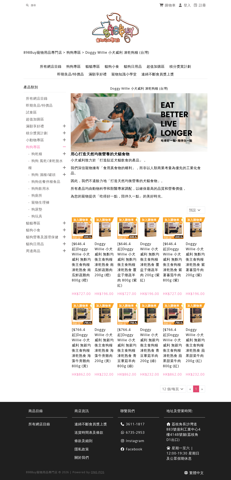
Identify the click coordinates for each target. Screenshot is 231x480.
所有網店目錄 (51, 66)
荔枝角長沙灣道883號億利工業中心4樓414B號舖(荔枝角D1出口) (183, 432)
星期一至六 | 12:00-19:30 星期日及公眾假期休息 (182, 453)
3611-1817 (135, 424)
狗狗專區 (73, 52)
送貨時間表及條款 (88, 432)
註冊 (202, 5)
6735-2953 (135, 432)
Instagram (134, 440)
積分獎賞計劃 (180, 66)
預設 (193, 210)
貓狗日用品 (133, 66)
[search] (27, 5)
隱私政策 (81, 449)
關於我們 (81, 457)
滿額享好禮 (98, 74)
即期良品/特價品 (70, 74)
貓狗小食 (112, 66)
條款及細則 (83, 440)
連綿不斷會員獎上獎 (157, 74)
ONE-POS (97, 472)
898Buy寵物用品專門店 (43, 52)
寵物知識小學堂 (124, 74)
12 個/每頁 (171, 388)
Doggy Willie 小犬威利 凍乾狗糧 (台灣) (117, 52)
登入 (187, 5)
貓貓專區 (92, 66)
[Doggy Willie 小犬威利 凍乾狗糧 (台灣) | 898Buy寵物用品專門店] (115, 27)
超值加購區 (156, 66)
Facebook (133, 449)
